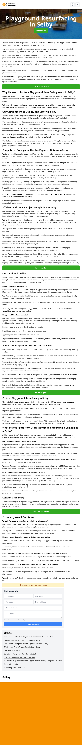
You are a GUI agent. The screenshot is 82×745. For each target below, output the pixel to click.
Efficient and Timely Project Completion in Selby (22, 647)
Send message (33, 624)
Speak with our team (41, 511)
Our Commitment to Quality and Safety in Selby (22, 640)
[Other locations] (72, 4)
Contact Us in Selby (11, 664)
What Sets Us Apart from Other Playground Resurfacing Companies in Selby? (33, 661)
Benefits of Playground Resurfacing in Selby (20, 654)
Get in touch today (41, 87)
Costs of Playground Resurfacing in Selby (19, 657)
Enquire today (41, 268)
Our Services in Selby (12, 650)
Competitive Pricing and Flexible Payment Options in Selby (26, 644)
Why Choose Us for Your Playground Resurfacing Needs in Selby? (28, 637)
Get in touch (41, 30)
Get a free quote (41, 392)
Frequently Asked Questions (14, 667)
